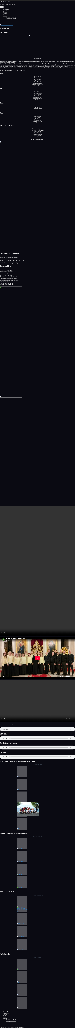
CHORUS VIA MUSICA (6, 1)
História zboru (6, 9)
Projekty (5, 13)
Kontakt (5, 16)
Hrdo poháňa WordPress (18, 1027)
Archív (4, 14)
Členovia (5, 12)
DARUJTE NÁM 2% (11, 17)
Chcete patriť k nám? (11, 18)
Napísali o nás (6, 10)
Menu (2, 6)
